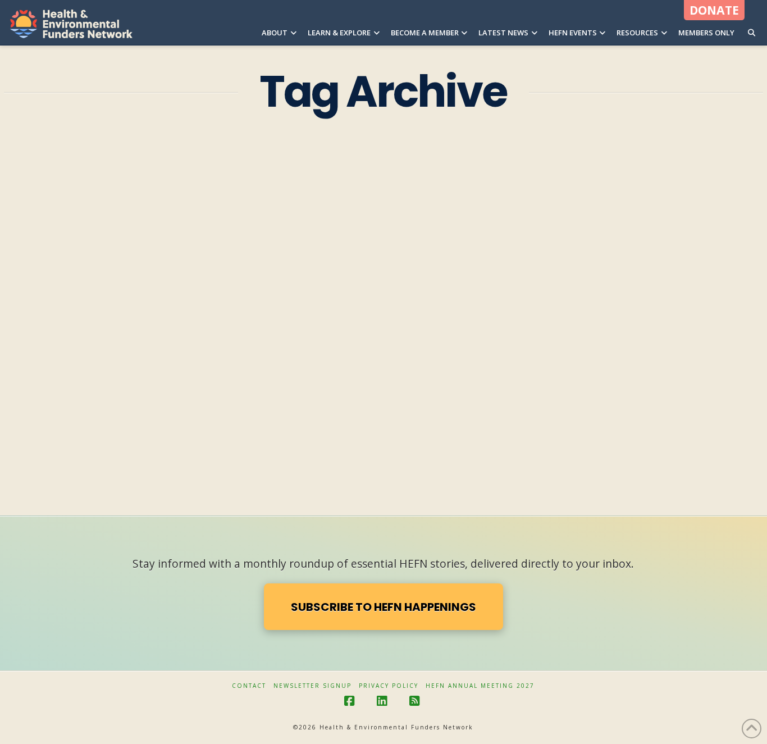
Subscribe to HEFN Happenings (383, 607)
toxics (99, 460)
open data (178, 435)
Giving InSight (113, 325)
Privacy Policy (388, 686)
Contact (249, 686)
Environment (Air (118, 358)
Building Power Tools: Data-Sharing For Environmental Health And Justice (121, 291)
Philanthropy (39, 460)
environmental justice (162, 409)
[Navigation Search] (751, 22)
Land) (71, 435)
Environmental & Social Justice (71, 383)
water (146, 460)
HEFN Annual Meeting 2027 (480, 686)
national (120, 435)
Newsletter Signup (312, 686)
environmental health (55, 409)
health (26, 435)
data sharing (38, 358)
